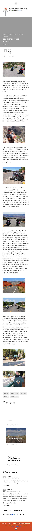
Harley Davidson (15, 393)
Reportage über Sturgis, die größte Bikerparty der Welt (14, 458)
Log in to (6, 486)
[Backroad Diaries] (16, 14)
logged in (12, 514)
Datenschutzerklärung (16, 526)
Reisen (6, 36)
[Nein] (30, 526)
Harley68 (9, 489)
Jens (9, 51)
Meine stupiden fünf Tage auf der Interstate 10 (15, 438)
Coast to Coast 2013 (9, 34)
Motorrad (20, 34)
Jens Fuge (23, 393)
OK (16, 528)
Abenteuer (6, 393)
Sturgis (12, 396)
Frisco (10, 420)
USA (17, 396)
